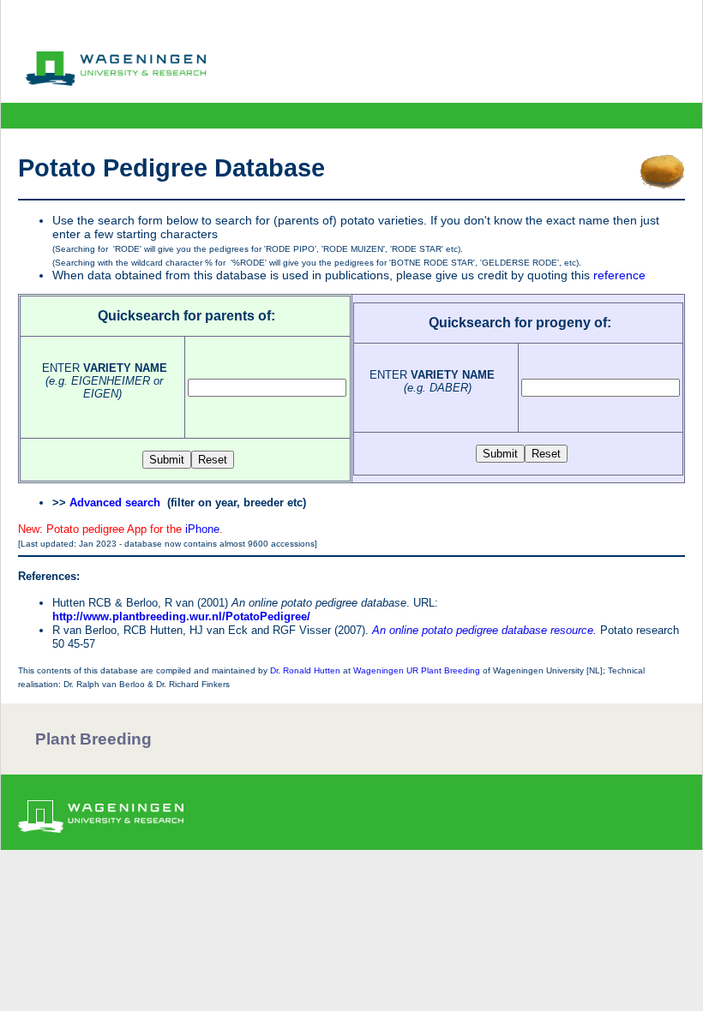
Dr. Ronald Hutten (305, 670)
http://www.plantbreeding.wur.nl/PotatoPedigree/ (181, 616)
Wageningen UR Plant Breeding (416, 670)
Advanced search (114, 502)
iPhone (202, 529)
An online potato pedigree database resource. (484, 630)
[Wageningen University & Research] (116, 81)
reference (619, 275)
